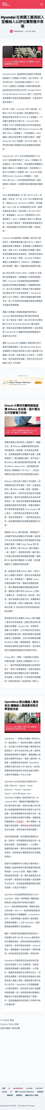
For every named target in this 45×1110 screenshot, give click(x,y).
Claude (29, 1088)
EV (11, 1092)
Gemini (4, 1092)
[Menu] (41, 4)
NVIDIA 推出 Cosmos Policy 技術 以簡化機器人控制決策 (10, 1024)
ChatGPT (39, 1088)
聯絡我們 (10, 1095)
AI (9, 1088)
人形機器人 (19, 821)
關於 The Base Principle (24, 1092)
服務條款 (19, 1095)
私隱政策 (40, 1092)
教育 (26, 825)
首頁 (3, 1088)
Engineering (18, 1088)
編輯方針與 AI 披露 (31, 1095)
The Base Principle (26, 1106)
